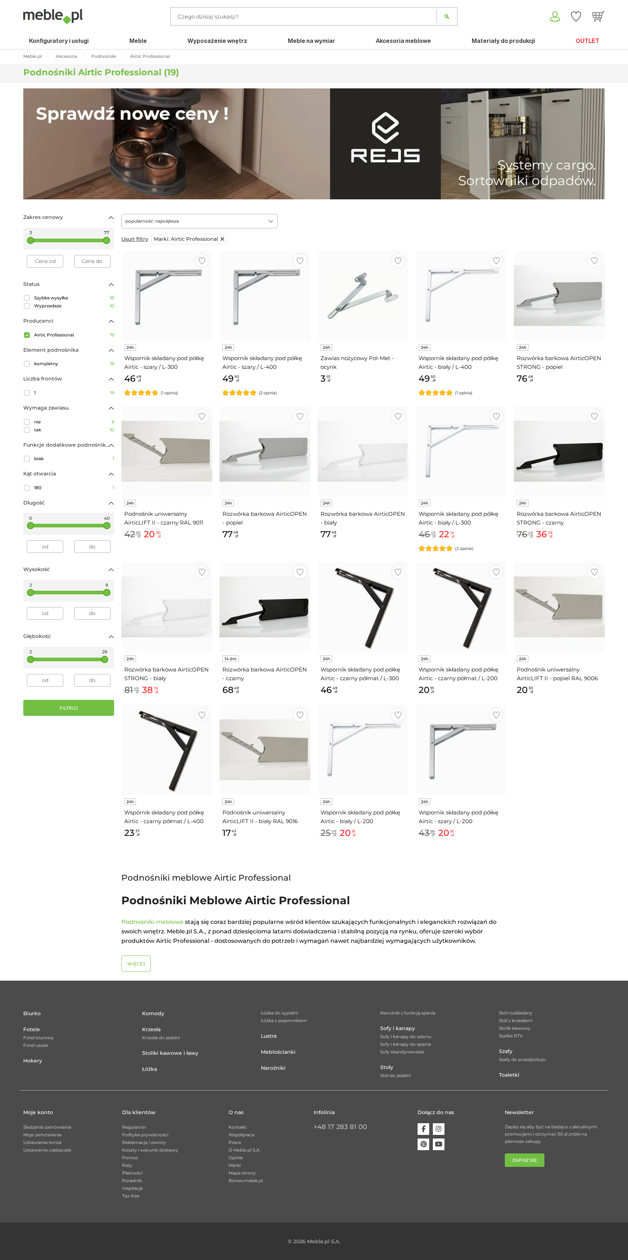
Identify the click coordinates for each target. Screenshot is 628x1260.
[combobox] (199, 221)
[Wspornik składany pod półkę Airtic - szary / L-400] (265, 295)
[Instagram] (438, 1129)
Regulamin (134, 1127)
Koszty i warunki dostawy (150, 1150)
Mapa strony (242, 1173)
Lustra (269, 1036)
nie (74, 421)
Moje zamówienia (42, 1134)
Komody (153, 1013)
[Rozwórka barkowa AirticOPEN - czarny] (265, 607)
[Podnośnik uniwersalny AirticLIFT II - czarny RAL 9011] (166, 451)
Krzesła (151, 1029)
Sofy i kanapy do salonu (405, 1036)
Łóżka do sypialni (279, 1013)
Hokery (32, 1060)
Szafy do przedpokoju (522, 1059)
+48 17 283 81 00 (340, 1127)
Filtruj (69, 708)
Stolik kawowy (515, 1028)
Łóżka (149, 1069)
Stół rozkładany (515, 1013)
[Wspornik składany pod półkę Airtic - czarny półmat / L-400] (166, 750)
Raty (127, 1165)
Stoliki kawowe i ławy (170, 1053)
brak (74, 458)
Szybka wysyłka (74, 297)
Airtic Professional (74, 335)
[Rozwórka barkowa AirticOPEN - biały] (363, 451)
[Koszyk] (598, 16)
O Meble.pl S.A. (245, 1150)
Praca (235, 1142)
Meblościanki (278, 1052)
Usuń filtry (134, 239)
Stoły (386, 1067)
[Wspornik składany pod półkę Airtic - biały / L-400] (461, 295)
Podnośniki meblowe (152, 921)
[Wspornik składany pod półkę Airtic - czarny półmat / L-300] (363, 607)
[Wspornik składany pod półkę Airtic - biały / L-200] (363, 750)
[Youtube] (438, 1144)
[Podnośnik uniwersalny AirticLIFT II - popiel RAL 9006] (559, 607)
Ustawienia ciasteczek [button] (47, 1150)
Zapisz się (524, 1160)
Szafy (505, 1051)
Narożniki (273, 1068)
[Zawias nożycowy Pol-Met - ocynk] (363, 295)
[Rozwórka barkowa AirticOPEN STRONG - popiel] (559, 295)
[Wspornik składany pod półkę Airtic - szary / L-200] (461, 750)
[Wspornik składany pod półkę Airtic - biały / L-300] (461, 451)
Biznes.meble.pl (246, 1180)
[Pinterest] (423, 1144)
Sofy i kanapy (397, 1028)
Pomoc (130, 1157)
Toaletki (509, 1075)
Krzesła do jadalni (161, 1037)
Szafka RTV (511, 1035)
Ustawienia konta (42, 1142)
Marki (235, 1165)
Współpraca (241, 1134)
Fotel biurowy (38, 1037)
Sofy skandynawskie (402, 1051)
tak (74, 429)
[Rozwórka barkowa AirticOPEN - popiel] (265, 451)
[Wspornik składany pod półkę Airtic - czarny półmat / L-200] (461, 607)
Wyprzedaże (74, 305)
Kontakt (237, 1127)
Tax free (130, 1196)
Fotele (31, 1029)
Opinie (236, 1157)
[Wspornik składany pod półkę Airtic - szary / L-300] (166, 295)
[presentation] (34, 144)
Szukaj (446, 16)
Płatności (132, 1173)
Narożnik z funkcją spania (407, 1013)
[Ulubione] (576, 16)
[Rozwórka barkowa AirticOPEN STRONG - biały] (166, 607)
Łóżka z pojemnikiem (284, 1020)
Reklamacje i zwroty (144, 1142)
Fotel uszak (35, 1045)
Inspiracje (132, 1188)
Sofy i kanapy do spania (405, 1044)
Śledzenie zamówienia (47, 1127)
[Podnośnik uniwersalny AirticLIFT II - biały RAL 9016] (265, 750)
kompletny (74, 363)
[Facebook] (423, 1129)
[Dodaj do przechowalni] (202, 260)
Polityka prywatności (145, 1134)
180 (74, 487)
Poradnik (132, 1180)
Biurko (32, 1013)
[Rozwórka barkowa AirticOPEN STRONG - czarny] (559, 451)
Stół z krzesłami (515, 1020)
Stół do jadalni (395, 1075)
